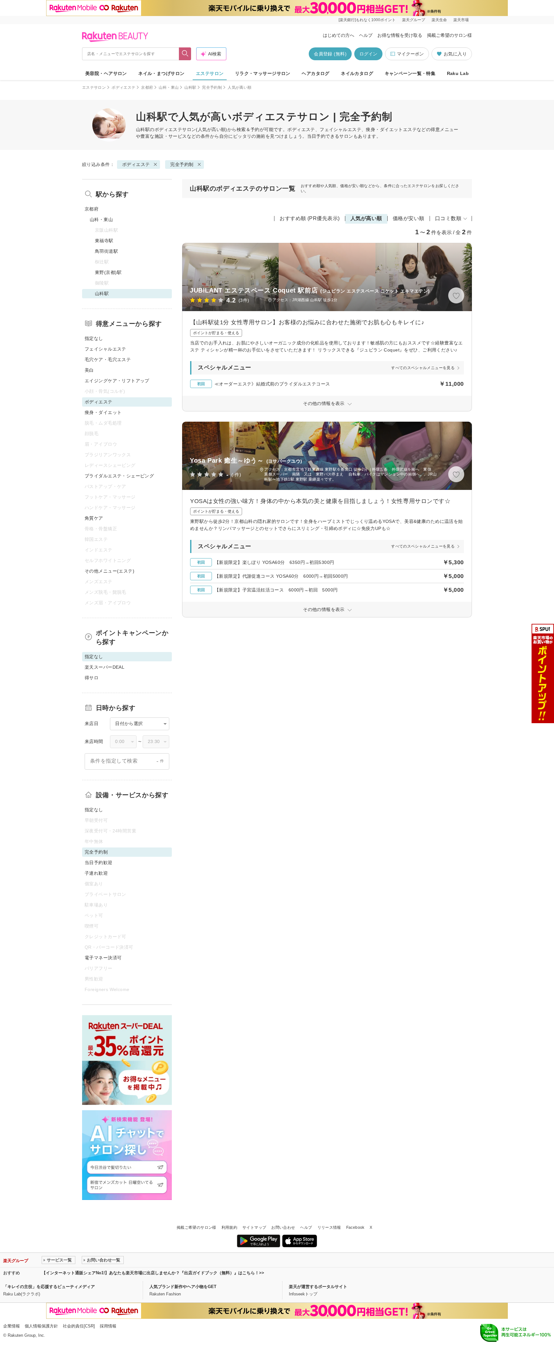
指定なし (94, 338)
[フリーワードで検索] (185, 53)
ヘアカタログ (316, 73)
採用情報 (108, 1326)
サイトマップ (254, 1227)
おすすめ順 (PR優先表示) (310, 218)
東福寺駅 (104, 240)
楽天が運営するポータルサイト (318, 1286)
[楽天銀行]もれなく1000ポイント (367, 20)
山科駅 (190, 87)
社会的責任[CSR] (79, 1326)
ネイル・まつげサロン (161, 73)
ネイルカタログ (357, 73)
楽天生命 (439, 20)
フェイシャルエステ (105, 348)
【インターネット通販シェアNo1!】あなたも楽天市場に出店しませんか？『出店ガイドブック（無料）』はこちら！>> (153, 1272)
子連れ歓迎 (96, 873)
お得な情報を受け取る (399, 35)
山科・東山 (169, 87)
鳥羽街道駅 (106, 251)
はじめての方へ (338, 35)
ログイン (368, 53)
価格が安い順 (408, 218)
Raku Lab (458, 73)
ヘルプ (366, 35)
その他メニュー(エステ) (109, 571)
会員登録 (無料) (330, 53)
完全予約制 (212, 87)
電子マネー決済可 (103, 957)
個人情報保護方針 (41, 1326)
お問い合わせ (283, 1227)
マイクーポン (410, 53)
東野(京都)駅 (108, 272)
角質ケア (94, 518)
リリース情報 (329, 1227)
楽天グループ (413, 20)
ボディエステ (123, 87)
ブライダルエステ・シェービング (119, 475)
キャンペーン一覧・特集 (410, 73)
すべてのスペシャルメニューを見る (423, 368)
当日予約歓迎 (99, 862)
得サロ (91, 677)
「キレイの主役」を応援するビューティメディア (49, 1286)
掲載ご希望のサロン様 (449, 35)
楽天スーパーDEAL (104, 667)
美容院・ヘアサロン (106, 73)
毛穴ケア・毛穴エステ (108, 359)
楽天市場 (461, 20)
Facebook (355, 1227)
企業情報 (11, 1326)
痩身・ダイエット (103, 412)
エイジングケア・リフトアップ (117, 380)
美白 (89, 370)
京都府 (147, 87)
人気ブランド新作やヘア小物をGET (182, 1286)
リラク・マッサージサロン (262, 73)
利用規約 (229, 1227)
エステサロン (210, 73)
